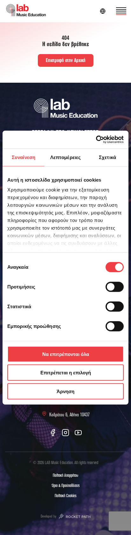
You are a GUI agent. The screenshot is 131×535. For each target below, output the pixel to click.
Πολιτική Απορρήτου (65, 475)
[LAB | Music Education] (26, 11)
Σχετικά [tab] (107, 157)
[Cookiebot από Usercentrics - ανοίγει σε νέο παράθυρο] (96, 139)
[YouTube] (78, 432)
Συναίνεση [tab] (23, 157)
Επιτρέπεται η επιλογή (65, 372)
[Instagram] (65, 432)
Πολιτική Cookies (65, 496)
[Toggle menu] (121, 11)
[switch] (115, 286)
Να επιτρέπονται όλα (65, 354)
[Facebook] (53, 432)
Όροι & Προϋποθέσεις (65, 485)
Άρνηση (65, 391)
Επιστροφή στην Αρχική (66, 60)
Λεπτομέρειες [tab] (65, 157)
